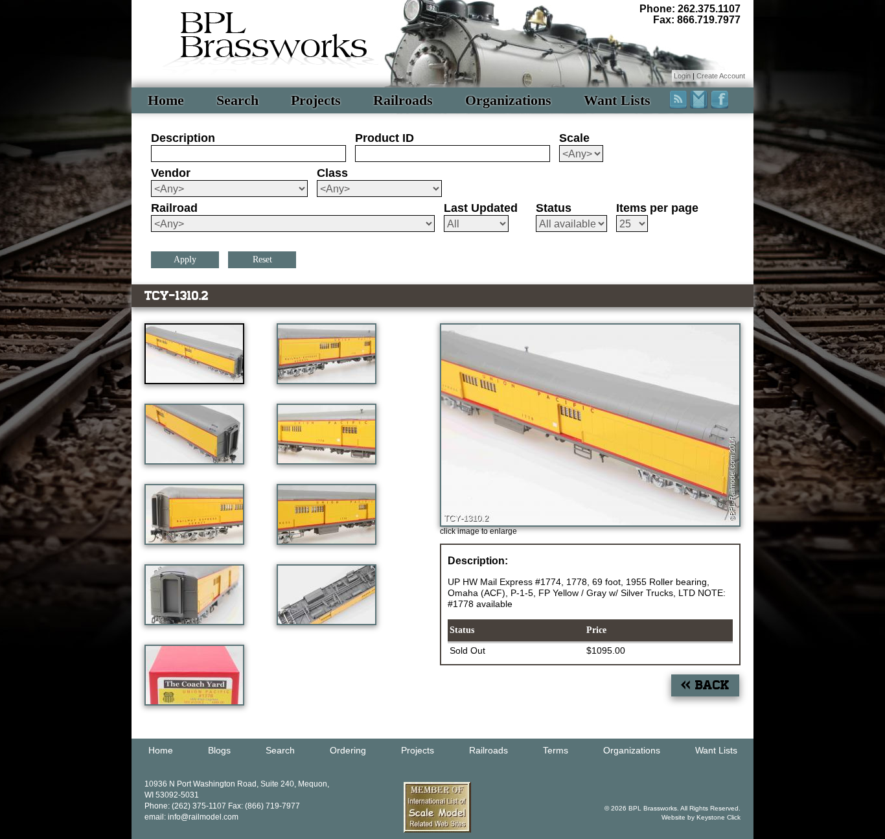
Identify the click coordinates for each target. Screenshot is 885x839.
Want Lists (617, 100)
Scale (574, 138)
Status (553, 207)
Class (332, 173)
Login (682, 76)
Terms (555, 750)
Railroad (174, 207)
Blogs (219, 750)
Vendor (170, 173)
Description (183, 138)
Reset (262, 259)
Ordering (348, 750)
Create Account (720, 76)
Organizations (508, 100)
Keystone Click (718, 817)
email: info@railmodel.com (191, 817)
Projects (316, 100)
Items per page (657, 207)
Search (237, 100)
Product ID (384, 138)
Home (166, 100)
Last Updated (481, 207)
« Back (705, 685)
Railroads (403, 100)
